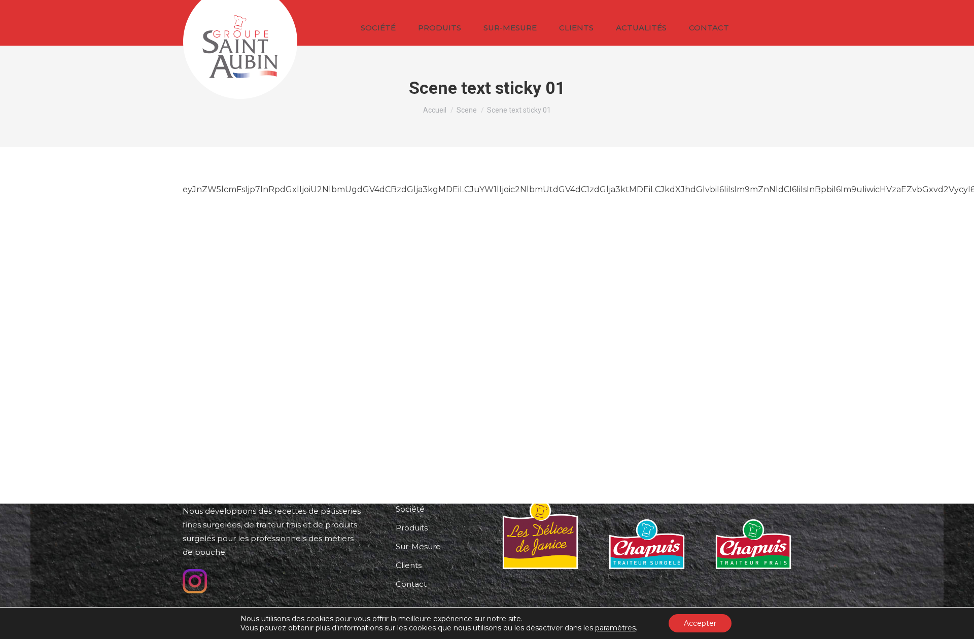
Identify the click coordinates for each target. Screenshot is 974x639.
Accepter (700, 623)
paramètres (615, 627)
